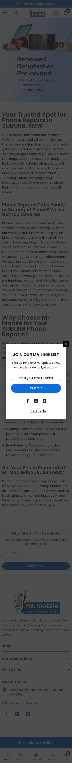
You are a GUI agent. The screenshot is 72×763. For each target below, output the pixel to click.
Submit (36, 388)
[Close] (66, 344)
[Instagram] (36, 401)
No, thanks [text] (38, 411)
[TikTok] (44, 401)
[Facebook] (27, 401)
